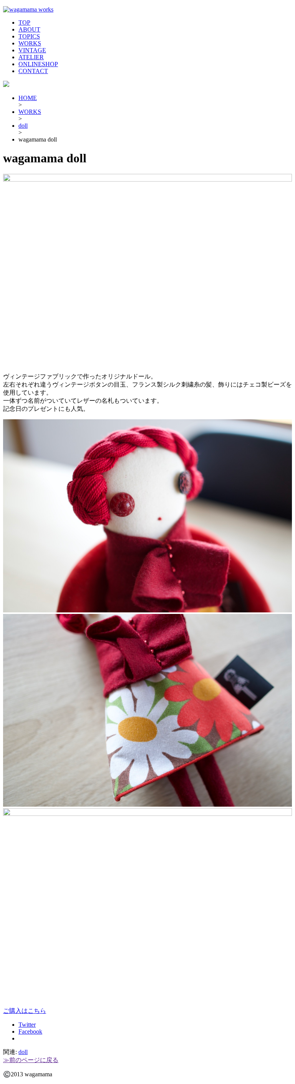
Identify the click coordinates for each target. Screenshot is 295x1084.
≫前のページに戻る (30, 1060)
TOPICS (29, 36)
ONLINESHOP (38, 64)
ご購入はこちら (24, 1010)
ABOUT (29, 29)
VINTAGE (32, 50)
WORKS (29, 43)
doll (23, 125)
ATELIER (31, 57)
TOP (24, 22)
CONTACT (33, 71)
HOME (27, 98)
